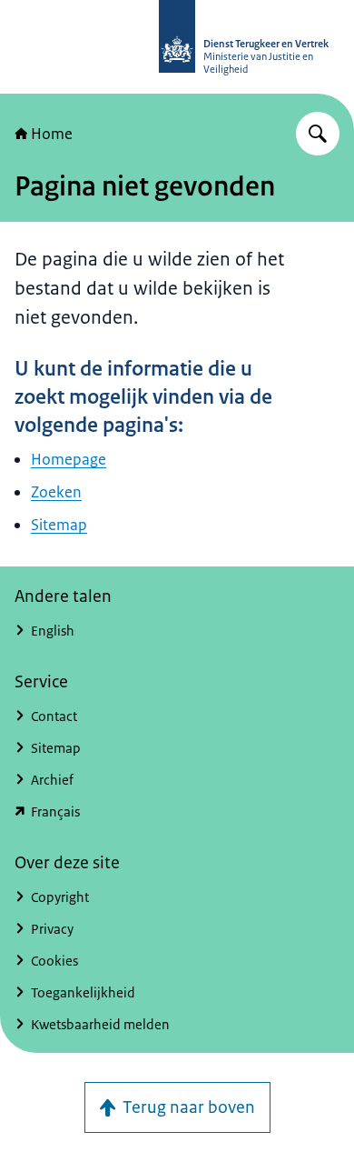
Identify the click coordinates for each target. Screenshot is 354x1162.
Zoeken (56, 492)
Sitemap (59, 525)
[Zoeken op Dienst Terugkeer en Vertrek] (317, 133)
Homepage (68, 459)
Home (52, 134)
